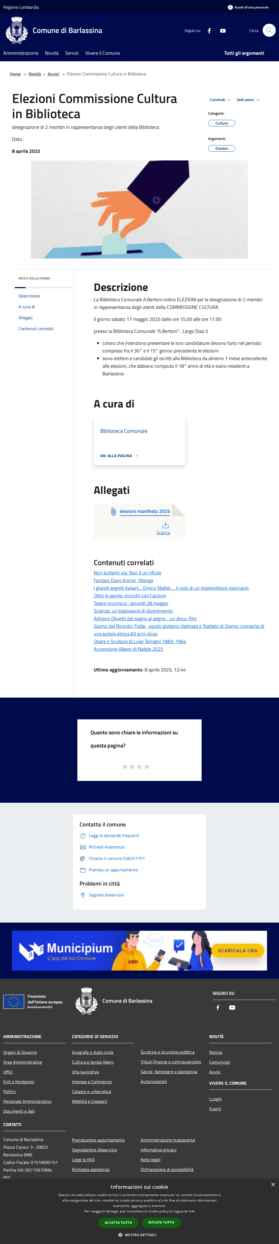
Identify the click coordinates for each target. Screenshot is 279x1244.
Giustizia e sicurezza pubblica (168, 1052)
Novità (35, 74)
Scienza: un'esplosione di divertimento (133, 611)
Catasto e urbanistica (91, 1091)
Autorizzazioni (154, 1081)
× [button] (273, 1185)
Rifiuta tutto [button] (161, 1222)
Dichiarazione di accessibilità (167, 1169)
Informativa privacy (159, 1149)
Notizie (215, 1052)
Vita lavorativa (85, 1072)
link (192, 1211)
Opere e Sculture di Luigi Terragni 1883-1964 (140, 641)
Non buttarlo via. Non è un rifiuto (128, 572)
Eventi (215, 1108)
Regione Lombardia (21, 7)
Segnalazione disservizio (94, 1149)
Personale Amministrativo (27, 1101)
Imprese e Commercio (92, 1081)
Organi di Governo (20, 1052)
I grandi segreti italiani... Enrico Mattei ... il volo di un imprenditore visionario (171, 588)
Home (15, 74)
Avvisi (53, 74)
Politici (9, 1091)
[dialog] (139, 1211)
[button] (139, 1234)
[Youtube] (220, 30)
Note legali (150, 1159)
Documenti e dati (19, 1111)
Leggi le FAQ (83, 1159)
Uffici (8, 1072)
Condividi (218, 100)
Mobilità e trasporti (89, 1101)
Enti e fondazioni (18, 1081)
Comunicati (219, 1062)
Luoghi (215, 1099)
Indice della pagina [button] (34, 278)
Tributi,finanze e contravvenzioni (171, 1062)
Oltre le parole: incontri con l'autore (130, 595)
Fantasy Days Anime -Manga (123, 580)
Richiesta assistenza (91, 1169)
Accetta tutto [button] (118, 1222)
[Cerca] (269, 30)
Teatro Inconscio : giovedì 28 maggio (131, 603)
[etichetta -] (147, 766)
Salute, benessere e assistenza (169, 1071)
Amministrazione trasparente (168, 1140)
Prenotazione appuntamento (98, 1140)
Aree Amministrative (22, 1062)
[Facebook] (207, 30)
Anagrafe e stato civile (92, 1052)
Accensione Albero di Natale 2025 (128, 649)
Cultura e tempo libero (92, 1062)
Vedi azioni (246, 100)
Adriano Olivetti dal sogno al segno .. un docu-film (145, 618)
